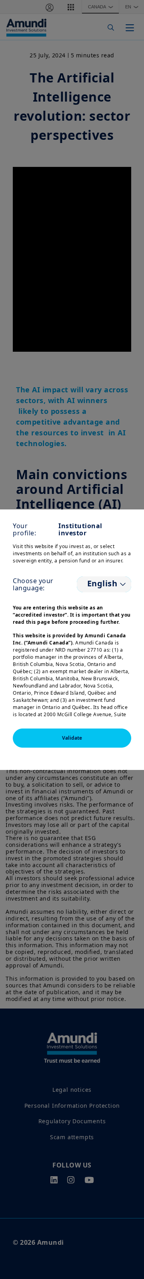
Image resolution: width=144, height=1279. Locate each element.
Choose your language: (33, 584)
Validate (72, 737)
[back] (121, 679)
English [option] (101, 584)
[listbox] (104, 584)
